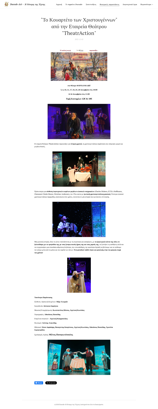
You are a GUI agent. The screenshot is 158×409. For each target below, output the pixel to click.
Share (40, 383)
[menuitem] (59, 4)
